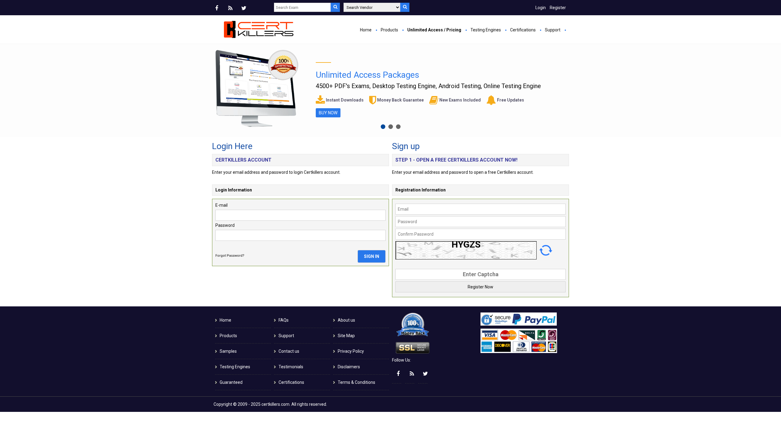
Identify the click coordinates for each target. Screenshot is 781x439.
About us (346, 320)
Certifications (523, 29)
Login (540, 7)
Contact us (289, 351)
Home (366, 29)
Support (552, 29)
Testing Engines (485, 29)
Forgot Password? (229, 256)
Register (558, 7)
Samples (228, 351)
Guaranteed (231, 382)
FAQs (284, 320)
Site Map (346, 335)
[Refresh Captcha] (545, 250)
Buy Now (328, 112)
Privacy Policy (351, 351)
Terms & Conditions (356, 382)
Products (389, 29)
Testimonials (291, 366)
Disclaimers (349, 366)
